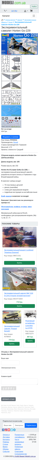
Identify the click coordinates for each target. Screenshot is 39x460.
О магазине (19, 451)
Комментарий (6, 376)
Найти (34, 6)
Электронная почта (8, 368)
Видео (5, 447)
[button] (5, 10)
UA (12, 11)
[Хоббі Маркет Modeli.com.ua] (14, 2)
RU (16, 11)
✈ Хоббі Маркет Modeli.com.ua (24, 456)
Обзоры (6, 449)
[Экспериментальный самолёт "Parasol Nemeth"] (11, 317)
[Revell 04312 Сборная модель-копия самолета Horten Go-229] (19, 44)
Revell (10, 22)
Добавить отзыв (8, 399)
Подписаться (31, 425)
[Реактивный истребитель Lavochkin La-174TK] (30, 314)
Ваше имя (5, 358)
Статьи (5, 444)
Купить (19, 263)
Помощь (6, 442)
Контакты (6, 439)
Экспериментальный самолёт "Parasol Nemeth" (12, 328)
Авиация (19, 20)
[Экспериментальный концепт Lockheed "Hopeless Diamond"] (19, 237)
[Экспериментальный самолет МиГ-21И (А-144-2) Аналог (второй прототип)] (19, 279)
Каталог (6, 16)
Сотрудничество (21, 454)
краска (8, 196)
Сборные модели (10, 20)
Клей (3, 196)
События (6, 451)
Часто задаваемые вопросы (19, 442)
